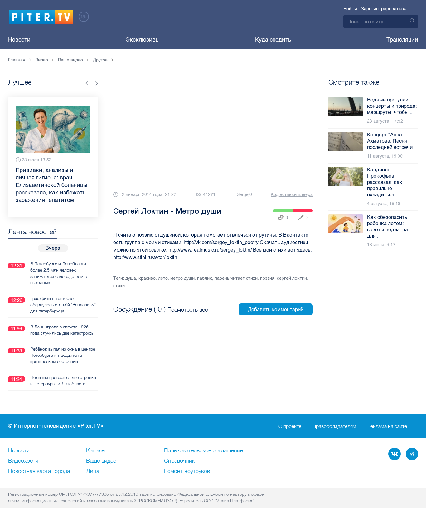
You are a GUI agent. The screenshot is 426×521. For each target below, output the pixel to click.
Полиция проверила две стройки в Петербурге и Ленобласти (63, 380)
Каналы (95, 451)
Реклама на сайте (387, 426)
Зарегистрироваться (383, 9)
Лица (92, 471)
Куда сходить (273, 39)
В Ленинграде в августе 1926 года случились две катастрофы (62, 330)
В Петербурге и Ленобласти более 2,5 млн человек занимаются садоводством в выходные (58, 273)
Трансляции (402, 39)
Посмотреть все (187, 309)
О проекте (289, 426)
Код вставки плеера (292, 194)
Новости (19, 39)
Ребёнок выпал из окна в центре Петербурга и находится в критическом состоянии (62, 355)
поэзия (267, 278)
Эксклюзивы (143, 39)
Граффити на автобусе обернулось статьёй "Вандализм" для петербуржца (63, 305)
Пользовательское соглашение (203, 451)
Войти (350, 9)
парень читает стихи (236, 278)
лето (163, 278)
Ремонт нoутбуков (187, 471)
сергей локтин (292, 278)
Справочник (179, 461)
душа (130, 278)
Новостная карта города (39, 471)
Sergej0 (244, 194)
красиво (147, 278)
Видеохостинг (26, 461)
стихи (119, 285)
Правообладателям (334, 426)
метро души (182, 278)
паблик (204, 278)
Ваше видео (101, 461)
